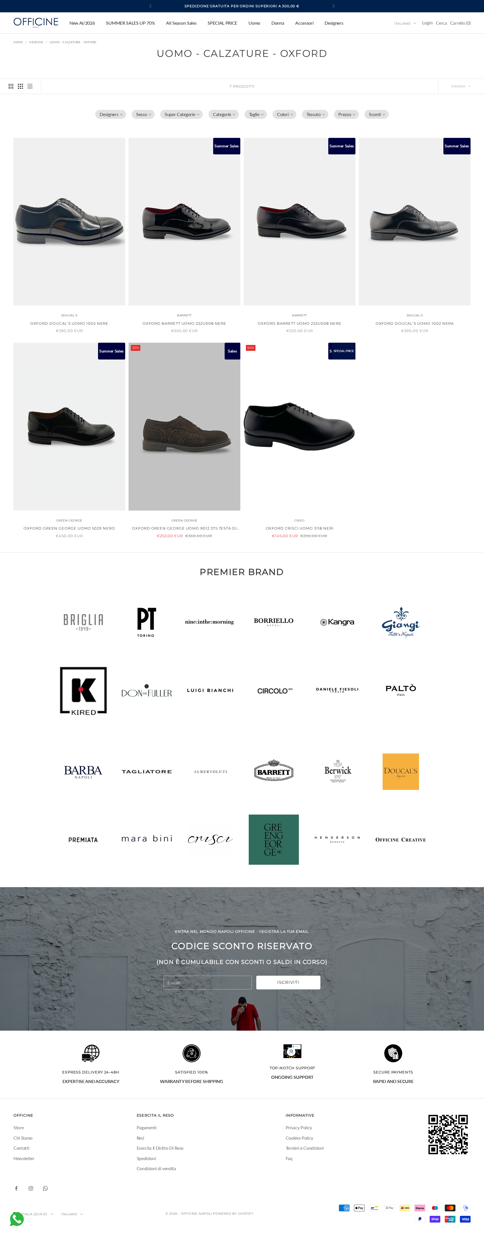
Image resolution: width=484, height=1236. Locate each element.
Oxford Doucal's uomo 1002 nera (415, 323)
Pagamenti (147, 1127)
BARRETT (184, 315)
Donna (277, 22)
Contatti (21, 1148)
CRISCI (299, 520)
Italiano (402, 23)
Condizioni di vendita (156, 1168)
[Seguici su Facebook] (16, 1188)
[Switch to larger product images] (10, 86)
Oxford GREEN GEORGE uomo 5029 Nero (69, 528)
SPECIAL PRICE (222, 22)
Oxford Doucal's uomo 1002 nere (69, 323)
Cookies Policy (299, 1137)
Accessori (304, 22)
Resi (140, 1137)
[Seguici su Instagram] (31, 1188)
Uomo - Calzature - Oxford (73, 42)
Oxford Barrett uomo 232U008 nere (185, 323)
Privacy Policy (299, 1127)
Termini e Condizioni (305, 1148)
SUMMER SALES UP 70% (130, 22)
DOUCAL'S (69, 315)
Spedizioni (146, 1158)
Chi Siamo (22, 1137)
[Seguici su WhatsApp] (45, 1188)
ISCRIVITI (288, 982)
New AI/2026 (82, 22)
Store (18, 1127)
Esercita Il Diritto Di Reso (160, 1148)
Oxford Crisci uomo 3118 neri (300, 528)
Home (18, 42)
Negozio (36, 42)
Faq (289, 1158)
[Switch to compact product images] (29, 86)
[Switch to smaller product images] (20, 86)
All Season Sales (181, 22)
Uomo (254, 22)
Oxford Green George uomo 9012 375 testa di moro (184, 528)
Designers (334, 22)
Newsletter (23, 1158)
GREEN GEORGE (69, 520)
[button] (110, 114)
